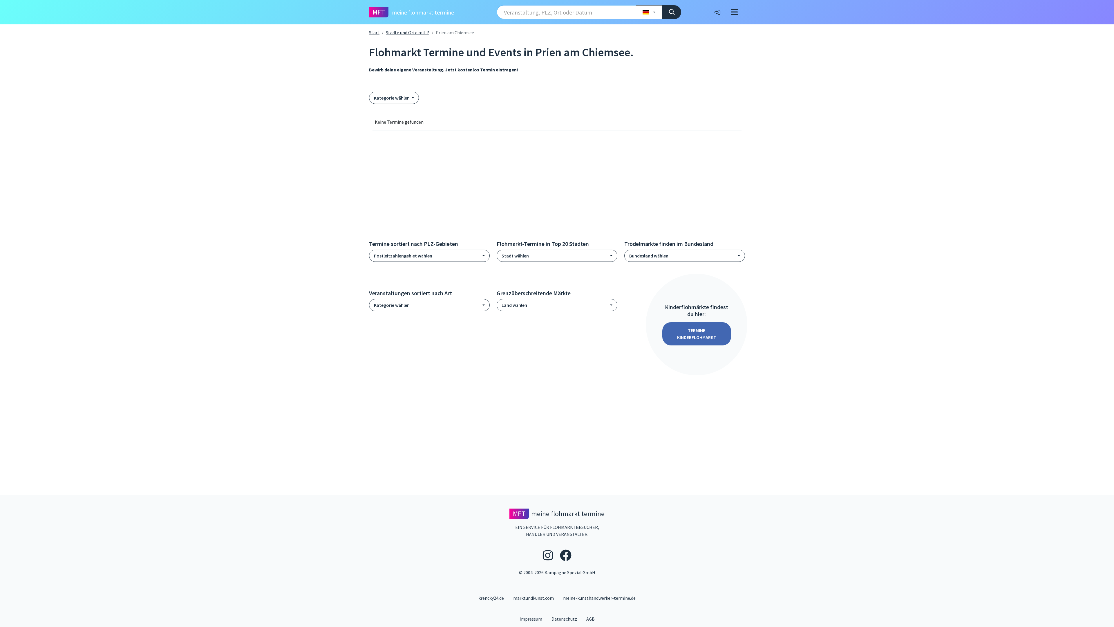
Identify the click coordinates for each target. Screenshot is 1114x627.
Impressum (533, 619)
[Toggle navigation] (734, 12)
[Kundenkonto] (717, 12)
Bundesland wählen (648, 256)
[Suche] (671, 12)
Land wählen (514, 305)
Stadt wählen (515, 256)
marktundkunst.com (533, 598)
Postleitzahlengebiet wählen (403, 256)
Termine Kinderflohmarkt (696, 333)
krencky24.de (491, 598)
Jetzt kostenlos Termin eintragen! (481, 70)
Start (374, 32)
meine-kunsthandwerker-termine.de (599, 598)
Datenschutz (566, 619)
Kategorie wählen (392, 98)
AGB (592, 619)
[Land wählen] (649, 12)
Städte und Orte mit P (407, 32)
